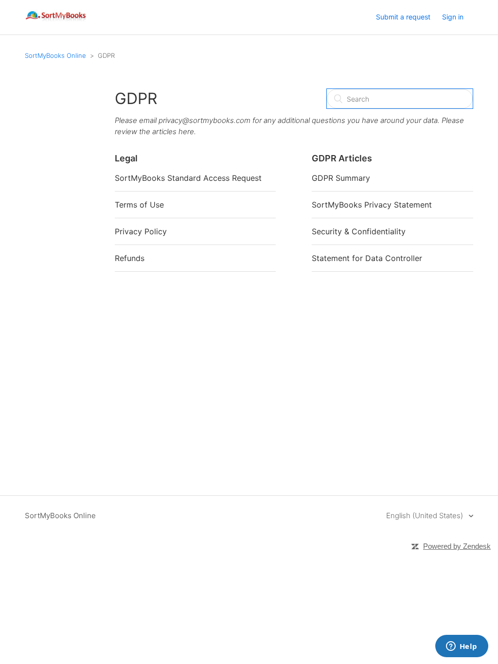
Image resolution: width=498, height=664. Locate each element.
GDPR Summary (341, 178)
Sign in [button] (452, 17)
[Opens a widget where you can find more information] (461, 647)
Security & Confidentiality (359, 231)
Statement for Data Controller (367, 258)
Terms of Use (139, 205)
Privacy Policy (141, 231)
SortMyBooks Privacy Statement (372, 205)
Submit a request (403, 17)
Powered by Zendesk (457, 546)
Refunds (129, 258)
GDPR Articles (342, 158)
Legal (126, 158)
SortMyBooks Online (55, 55)
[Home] (56, 22)
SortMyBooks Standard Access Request (188, 178)
